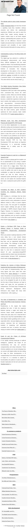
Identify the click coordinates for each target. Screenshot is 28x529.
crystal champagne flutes (7, 25)
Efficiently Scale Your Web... (8, 470)
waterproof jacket (19, 168)
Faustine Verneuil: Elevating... (9, 497)
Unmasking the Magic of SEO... (9, 501)
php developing (14, 258)
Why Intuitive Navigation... (8, 517)
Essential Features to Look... (8, 450)
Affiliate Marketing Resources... (9, 491)
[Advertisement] (14, 391)
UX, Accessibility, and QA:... (8, 511)
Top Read (4, 373)
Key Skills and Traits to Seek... (9, 481)
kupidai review (5, 364)
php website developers (13, 137)
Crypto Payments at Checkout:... (9, 434)
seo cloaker (11, 219)
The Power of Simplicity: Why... (9, 411)
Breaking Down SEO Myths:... (9, 504)
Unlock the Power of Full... (8, 521)
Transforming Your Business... (9, 467)
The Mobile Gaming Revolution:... (10, 514)
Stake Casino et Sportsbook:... (9, 424)
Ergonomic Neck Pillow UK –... (9, 447)
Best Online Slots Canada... (8, 417)
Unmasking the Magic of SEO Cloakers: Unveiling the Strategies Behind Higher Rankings (13, 192)
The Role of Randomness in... (9, 477)
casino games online (16, 114)
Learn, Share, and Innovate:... (9, 461)
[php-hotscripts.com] (14, 6)
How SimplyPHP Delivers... (8, 464)
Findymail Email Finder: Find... (9, 487)
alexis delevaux (13, 273)
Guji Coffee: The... (6, 421)
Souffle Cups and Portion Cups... (9, 444)
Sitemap (22, 525)
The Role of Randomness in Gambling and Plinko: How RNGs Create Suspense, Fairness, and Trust (13, 302)
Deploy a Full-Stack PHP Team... (9, 457)
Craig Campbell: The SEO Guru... (10, 494)
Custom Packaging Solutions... (9, 441)
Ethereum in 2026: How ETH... (9, 414)
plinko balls (21, 329)
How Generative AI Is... (7, 427)
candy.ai (9, 75)
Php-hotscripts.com (11, 525)
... (24, 47)
